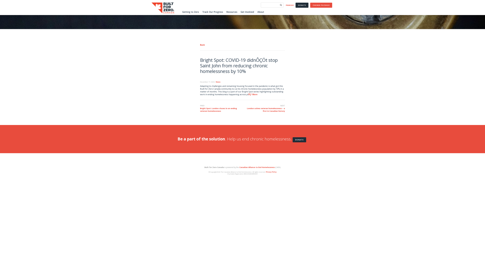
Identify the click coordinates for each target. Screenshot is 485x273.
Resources (231, 11)
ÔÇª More (252, 94)
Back (202, 44)
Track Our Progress (212, 11)
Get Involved (247, 11)
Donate (302, 5)
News (218, 82)
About (260, 11)
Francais (290, 5)
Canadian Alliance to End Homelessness (257, 167)
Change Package (321, 5)
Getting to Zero (190, 11)
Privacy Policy (271, 172)
